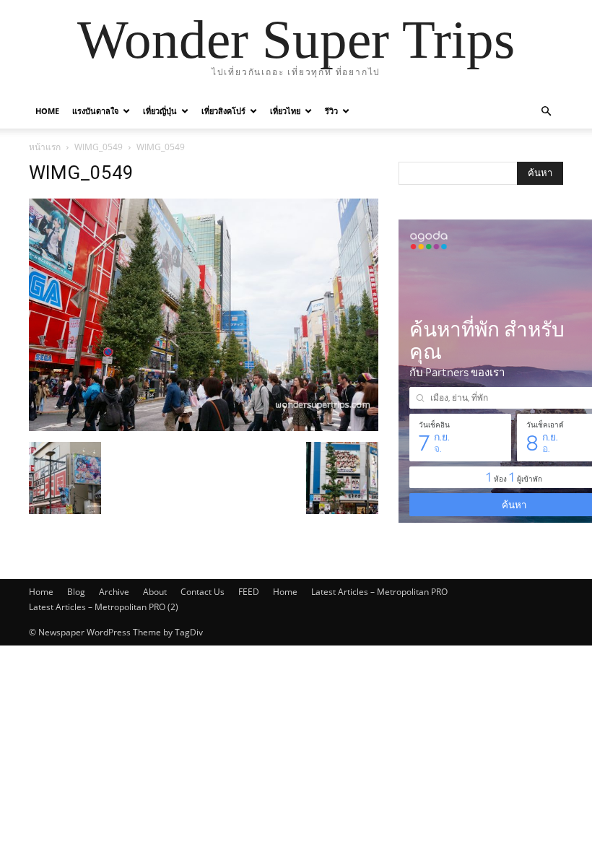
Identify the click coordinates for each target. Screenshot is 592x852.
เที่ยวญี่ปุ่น (160, 110)
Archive (114, 592)
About (155, 592)
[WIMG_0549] (203, 427)
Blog (76, 592)
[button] (545, 111)
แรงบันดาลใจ (95, 110)
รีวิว (331, 110)
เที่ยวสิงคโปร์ (223, 110)
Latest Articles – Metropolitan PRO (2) (103, 607)
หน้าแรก (45, 147)
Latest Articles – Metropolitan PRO (379, 592)
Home (47, 110)
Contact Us (202, 592)
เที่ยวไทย (285, 110)
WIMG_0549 (98, 147)
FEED (248, 592)
